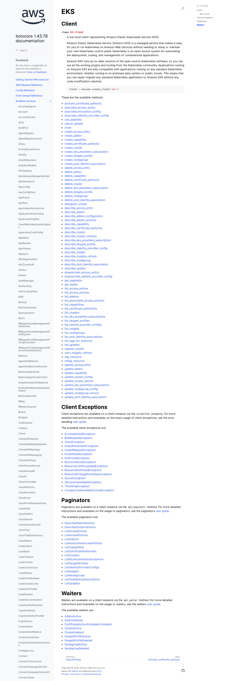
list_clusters (72, 312)
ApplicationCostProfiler (30, 232)
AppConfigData (26, 192)
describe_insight (75, 252)
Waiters (200, 25)
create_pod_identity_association (85, 163)
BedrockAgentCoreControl (32, 377)
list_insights (72, 328)
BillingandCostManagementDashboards (34, 325)
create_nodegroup (76, 159)
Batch (21, 318)
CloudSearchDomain (29, 524)
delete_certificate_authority (82, 179)
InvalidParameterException (82, 446)
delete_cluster (73, 183)
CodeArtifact (25, 546)
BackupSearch (26, 312)
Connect (23, 656)
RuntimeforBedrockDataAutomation (34, 389)
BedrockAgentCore (28, 371)
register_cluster (74, 348)
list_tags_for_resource (78, 340)
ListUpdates (72, 583)
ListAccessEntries (76, 531)
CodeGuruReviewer (28, 578)
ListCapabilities (74, 547)
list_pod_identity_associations (83, 336)
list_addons (72, 296)
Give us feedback (37, 72)
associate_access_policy (80, 107)
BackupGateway (27, 307)
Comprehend (25, 626)
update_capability (76, 373)
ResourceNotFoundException (83, 470)
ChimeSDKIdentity (28, 438)
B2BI (20, 296)
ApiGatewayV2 (26, 181)
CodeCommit (25, 562)
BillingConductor (27, 406)
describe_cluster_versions (81, 236)
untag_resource (74, 360)
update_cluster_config (78, 377)
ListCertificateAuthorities (80, 551)
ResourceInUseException (80, 462)
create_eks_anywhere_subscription (86, 151)
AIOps (21, 143)
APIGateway (25, 170)
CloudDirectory (26, 487)
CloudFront (24, 497)
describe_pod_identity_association (86, 264)
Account (22, 111)
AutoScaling (24, 286)
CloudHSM (24, 508)
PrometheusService (29, 149)
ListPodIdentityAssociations (82, 579)
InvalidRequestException (80, 450)
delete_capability (75, 175)
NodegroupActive (76, 644)
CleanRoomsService (29, 465)
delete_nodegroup (76, 196)
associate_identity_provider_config (87, 115)
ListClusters (72, 555)
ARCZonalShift (26, 264)
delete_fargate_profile (78, 192)
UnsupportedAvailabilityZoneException (89, 490)
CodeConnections (28, 567)
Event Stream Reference (29, 95)
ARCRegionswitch (28, 259)
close (68, 127)
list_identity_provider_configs (83, 324)
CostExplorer (25, 422)
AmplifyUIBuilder (27, 165)
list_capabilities (74, 304)
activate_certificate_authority (83, 103)
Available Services (25, 101)
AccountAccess (26, 117)
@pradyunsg (89, 671)
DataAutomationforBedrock (33, 382)
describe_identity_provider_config (86, 248)
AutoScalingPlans (27, 291)
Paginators (202, 21)
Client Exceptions (205, 17)
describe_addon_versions (80, 220)
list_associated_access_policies (84, 300)
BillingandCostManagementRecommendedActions (34, 349)
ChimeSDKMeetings (29, 449)
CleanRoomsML (26, 471)
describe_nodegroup (78, 260)
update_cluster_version (79, 381)
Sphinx (75, 671)
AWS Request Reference (29, 84)
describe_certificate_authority (83, 228)
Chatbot (22, 428)
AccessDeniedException (80, 434)
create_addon (73, 135)
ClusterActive (73, 628)
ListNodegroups (75, 575)
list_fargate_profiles (77, 320)
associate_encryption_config (83, 111)
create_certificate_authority (82, 143)
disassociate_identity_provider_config (88, 276)
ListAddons (72, 539)
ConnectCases (26, 677)
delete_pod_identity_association (85, 200)
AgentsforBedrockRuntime (32, 366)
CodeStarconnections (30, 599)
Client (199, 10)
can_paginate (73, 119)
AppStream (24, 248)
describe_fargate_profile (80, 244)
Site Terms (75, 674)
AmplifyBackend (27, 160)
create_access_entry (77, 131)
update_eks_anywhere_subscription (87, 385)
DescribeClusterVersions (80, 527)
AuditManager (26, 280)
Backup (22, 302)
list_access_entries (76, 288)
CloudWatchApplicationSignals (34, 225)
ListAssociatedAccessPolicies (83, 543)
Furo (99, 671)
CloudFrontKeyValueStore (32, 503)
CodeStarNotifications (30, 605)
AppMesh (23, 237)
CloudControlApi (27, 481)
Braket (22, 412)
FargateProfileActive (78, 636)
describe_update (75, 268)
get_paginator (73, 280)
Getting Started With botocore (32, 79)
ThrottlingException (77, 486)
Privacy (65, 674)
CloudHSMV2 (25, 513)
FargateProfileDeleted (78, 640)
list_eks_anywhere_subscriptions (85, 316)
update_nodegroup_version (82, 393)
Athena (22, 275)
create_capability (75, 139)
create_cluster (73, 147)
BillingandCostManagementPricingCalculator (34, 341)
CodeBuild (24, 551)
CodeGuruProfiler (27, 588)
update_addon (74, 368)
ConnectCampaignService (32, 666)
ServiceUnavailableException (83, 482)
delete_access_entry (77, 167)
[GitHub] (183, 671)
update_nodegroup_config (81, 389)
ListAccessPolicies (76, 535)
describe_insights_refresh (81, 256)
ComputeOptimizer (28, 637)
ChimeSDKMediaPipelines (32, 444)
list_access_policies (77, 292)
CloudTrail (23, 530)
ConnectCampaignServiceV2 (34, 672)
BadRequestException (78, 438)
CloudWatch (25, 540)
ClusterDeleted (74, 632)
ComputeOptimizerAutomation (34, 644)
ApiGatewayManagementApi (34, 176)
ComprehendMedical (29, 631)
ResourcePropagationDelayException (88, 474)
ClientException (75, 442)
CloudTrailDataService (30, 535)
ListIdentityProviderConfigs (82, 567)
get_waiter (71, 284)
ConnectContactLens (30, 661)
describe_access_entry (79, 208)
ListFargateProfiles (76, 563)
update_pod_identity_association (85, 397)
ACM (21, 122)
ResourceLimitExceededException (86, 466)
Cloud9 (22, 476)
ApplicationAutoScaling (31, 213)
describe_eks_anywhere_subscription (88, 240)
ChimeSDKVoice (27, 460)
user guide (79, 421)
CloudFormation (26, 492)
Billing (21, 401)
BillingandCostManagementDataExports (34, 333)
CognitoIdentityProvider (31, 615)
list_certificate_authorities (81, 308)
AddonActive (73, 616)
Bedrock (23, 355)
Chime (21, 433)
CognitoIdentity (26, 610)
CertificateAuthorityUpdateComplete (88, 624)
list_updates (72, 344)
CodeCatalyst (25, 556)
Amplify (22, 154)
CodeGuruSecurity (28, 583)
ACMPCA (23, 127)
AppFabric (24, 197)
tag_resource (73, 356)
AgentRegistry (26, 133)
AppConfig (24, 186)
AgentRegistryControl (30, 138)
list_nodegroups (75, 332)
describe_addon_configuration (84, 216)
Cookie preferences (91, 674)
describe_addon (75, 212)
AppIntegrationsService (31, 208)
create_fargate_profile (79, 155)
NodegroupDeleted (77, 648)
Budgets (23, 417)
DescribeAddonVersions (80, 523)
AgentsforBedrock (28, 361)
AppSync (23, 253)
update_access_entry (78, 364)
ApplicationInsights (28, 219)
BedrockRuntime (27, 395)
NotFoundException (77, 458)
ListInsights (72, 571)
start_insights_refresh (78, 352)
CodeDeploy (25, 572)
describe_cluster (75, 232)
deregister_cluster (76, 204)
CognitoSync (25, 621)
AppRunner (24, 243)
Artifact (22, 269)
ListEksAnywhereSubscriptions (84, 559)
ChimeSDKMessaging (30, 454)
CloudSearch (25, 519)
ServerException (75, 478)
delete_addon (73, 171)
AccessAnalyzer (27, 106)
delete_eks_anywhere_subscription (86, 188)
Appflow (22, 202)
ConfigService (26, 650)
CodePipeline (25, 594)
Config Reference (25, 90)
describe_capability (77, 224)
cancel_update (74, 123)
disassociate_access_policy (82, 272)
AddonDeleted (74, 620)
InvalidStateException (78, 454)
